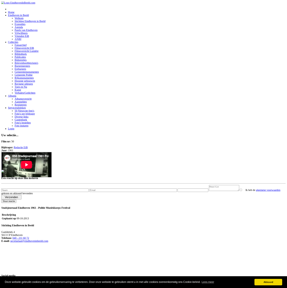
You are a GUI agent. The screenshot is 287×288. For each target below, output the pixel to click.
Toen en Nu (21, 86)
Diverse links (21, 116)
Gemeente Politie (24, 74)
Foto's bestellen (23, 122)
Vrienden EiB (22, 36)
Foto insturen (21, 125)
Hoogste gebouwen (25, 80)
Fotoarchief (21, 45)
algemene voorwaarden (268, 190)
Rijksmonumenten (24, 77)
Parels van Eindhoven (26, 30)
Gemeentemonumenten (27, 72)
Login (11, 128)
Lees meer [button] (208, 282)
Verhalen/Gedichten (25, 92)
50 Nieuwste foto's (24, 110)
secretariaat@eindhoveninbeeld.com (29, 241)
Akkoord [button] (268, 282)
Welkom (19, 18)
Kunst (18, 89)
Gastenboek (21, 119)
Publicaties (20, 57)
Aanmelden (21, 101)
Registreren (21, 104)
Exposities (20, 24)
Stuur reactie (9, 201)
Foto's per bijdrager (25, 113)
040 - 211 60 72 (20, 238)
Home (11, 12)
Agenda (19, 27)
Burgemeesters (22, 66)
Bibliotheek (21, 54)
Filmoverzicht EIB (24, 48)
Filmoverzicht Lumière (27, 51)
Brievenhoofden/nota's (26, 63)
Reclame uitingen (24, 83)
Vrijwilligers (21, 33)
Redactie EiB (21, 147)
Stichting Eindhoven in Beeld (30, 21)
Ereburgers (20, 69)
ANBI (18, 39)
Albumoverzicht (23, 98)
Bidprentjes (21, 60)
